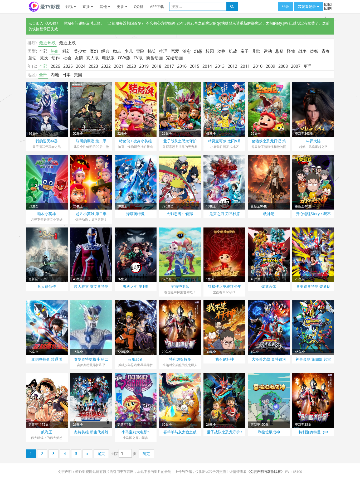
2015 (194, 66)
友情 (79, 58)
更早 (308, 66)
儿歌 (256, 51)
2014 (207, 66)
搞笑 (152, 51)
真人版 (92, 58)
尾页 (101, 453)
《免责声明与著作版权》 (265, 471)
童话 (32, 58)
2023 (93, 66)
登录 (285, 6)
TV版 (138, 58)
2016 (182, 66)
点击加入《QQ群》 (44, 23)
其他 (104, 6)
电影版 (108, 58)
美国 (78, 74)
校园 (210, 51)
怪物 (291, 51)
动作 (55, 58)
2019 (144, 66)
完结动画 (174, 58)
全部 (43, 51)
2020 (131, 66)
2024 (80, 66)
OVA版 (124, 58)
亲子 (244, 51)
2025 (68, 66)
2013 (220, 66)
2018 (156, 66)
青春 (326, 51)
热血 (55, 51)
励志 (117, 51)
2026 (55, 66)
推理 (163, 51)
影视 (69, 6)
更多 (121, 6)
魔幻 (94, 51)
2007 (295, 66)
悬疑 (279, 51)
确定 (146, 453)
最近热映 (47, 43)
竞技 (44, 58)
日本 (66, 74)
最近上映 (67, 43)
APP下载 (157, 6)
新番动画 (154, 58)
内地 (55, 74)
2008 (283, 66)
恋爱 (175, 51)
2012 (232, 66)
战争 (302, 51)
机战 (233, 51)
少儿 (128, 51)
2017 (169, 66)
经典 (105, 51)
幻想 (198, 51)
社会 (67, 58)
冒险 (140, 51)
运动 (268, 51)
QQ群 (138, 6)
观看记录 (309, 6)
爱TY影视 (49, 6)
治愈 (186, 51)
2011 (245, 66)
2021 (118, 66)
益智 (314, 51)
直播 (86, 6)
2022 (106, 66)
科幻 (66, 51)
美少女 (80, 51)
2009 (270, 66)
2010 (257, 66)
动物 (221, 51)
